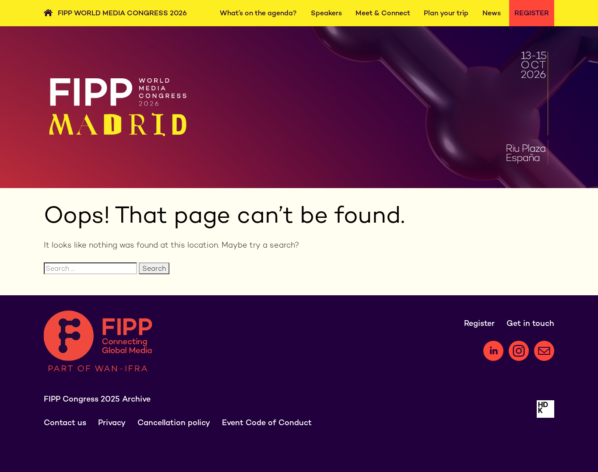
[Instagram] (519, 351)
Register (531, 12)
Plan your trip (446, 12)
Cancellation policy (173, 422)
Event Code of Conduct (267, 422)
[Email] (544, 351)
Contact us (65, 422)
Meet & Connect (382, 12)
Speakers (326, 12)
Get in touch (530, 323)
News (491, 12)
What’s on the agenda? (258, 12)
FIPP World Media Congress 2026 (122, 12)
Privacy (112, 422)
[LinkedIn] (493, 351)
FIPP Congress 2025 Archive (97, 399)
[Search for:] (91, 268)
